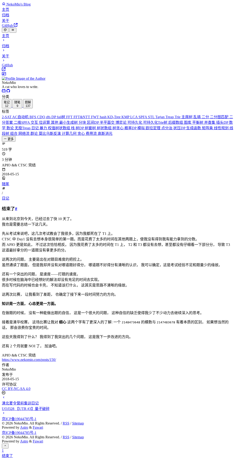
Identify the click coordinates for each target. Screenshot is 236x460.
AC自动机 (21, 117)
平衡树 (198, 122)
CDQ (41, 117)
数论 (10, 128)
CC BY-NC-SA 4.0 (16, 389)
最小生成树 (69, 122)
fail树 (61, 117)
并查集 (210, 122)
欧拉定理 (153, 128)
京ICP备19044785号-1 (19, 419)
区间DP (93, 122)
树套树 (91, 128)
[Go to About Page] (118, 76)
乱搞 (197, 117)
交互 (35, 122)
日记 (35, 128)
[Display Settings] (5, 30)
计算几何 (69, 134)
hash (103, 117)
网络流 (24, 134)
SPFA (143, 117)
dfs (48, 117)
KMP (125, 117)
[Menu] (12, 30)
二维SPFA (22, 122)
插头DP (222, 122)
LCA (134, 117)
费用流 (92, 134)
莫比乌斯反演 (50, 134)
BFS (33, 117)
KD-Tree (114, 117)
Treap (170, 117)
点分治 (167, 128)
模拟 (141, 128)
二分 (206, 117)
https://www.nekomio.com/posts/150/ (29, 360)
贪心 (81, 134)
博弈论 (121, 122)
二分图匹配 (219, 117)
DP (54, 117)
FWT (95, 117)
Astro (24, 427)
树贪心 (118, 128)
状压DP (179, 128)
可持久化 (135, 122)
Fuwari (38, 427)
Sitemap (78, 423)
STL (151, 117)
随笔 (5, 184)
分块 (83, 122)
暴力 (44, 128)
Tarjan (160, 117)
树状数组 (104, 128)
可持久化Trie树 (155, 122)
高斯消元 (105, 134)
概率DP (130, 128)
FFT (70, 117)
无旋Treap (23, 128)
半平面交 (107, 122)
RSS (66, 423)
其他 (55, 122)
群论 (34, 134)
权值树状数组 (59, 128)
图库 (188, 122)
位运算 (45, 122)
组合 (14, 134)
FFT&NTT (82, 117)
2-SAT (7, 117)
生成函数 (194, 128)
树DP (80, 128)
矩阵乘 (208, 128)
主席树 (187, 117)
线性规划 (222, 128)
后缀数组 (176, 122)
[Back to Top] (5, 445)
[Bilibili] (4, 91)
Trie (178, 117)
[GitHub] (8, 91)
